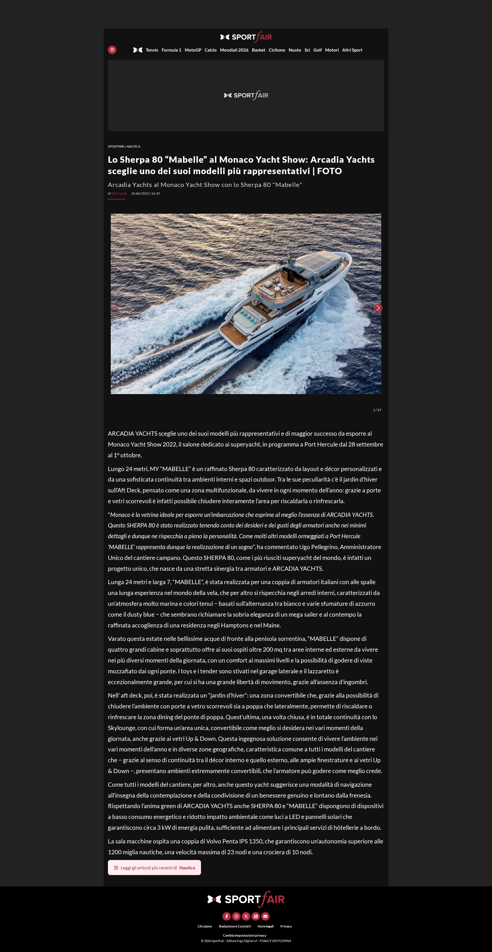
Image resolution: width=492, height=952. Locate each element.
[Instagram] (236, 916)
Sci (307, 49)
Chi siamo (205, 926)
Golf (317, 49)
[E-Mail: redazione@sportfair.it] (265, 916)
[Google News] (255, 916)
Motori (332, 49)
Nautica (133, 146)
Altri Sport (352, 49)
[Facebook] (226, 916)
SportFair (116, 146)
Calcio (211, 49)
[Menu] (112, 50)
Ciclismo (277, 49)
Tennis (152, 49)
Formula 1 (171, 49)
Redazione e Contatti (235, 926)
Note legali (266, 926)
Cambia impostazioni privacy (244, 935)
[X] (246, 916)
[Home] (137, 50)
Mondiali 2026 (234, 49)
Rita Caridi (119, 193)
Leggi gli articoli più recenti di (158, 867)
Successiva (378, 308)
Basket (258, 49)
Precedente (113, 308)
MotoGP (193, 49)
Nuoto (295, 49)
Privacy (286, 926)
